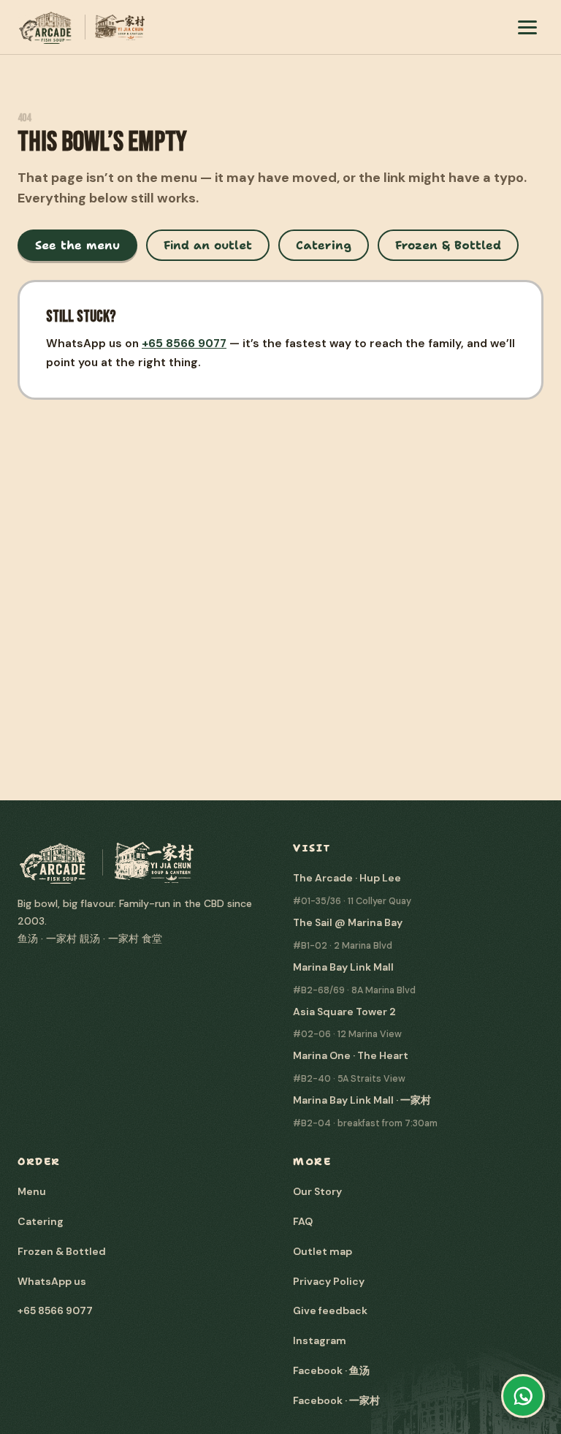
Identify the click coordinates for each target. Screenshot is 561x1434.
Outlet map (322, 1251)
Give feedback (330, 1310)
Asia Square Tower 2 (344, 1011)
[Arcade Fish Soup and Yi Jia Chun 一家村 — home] (81, 27)
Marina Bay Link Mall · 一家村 (362, 1100)
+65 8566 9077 (184, 343)
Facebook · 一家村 (336, 1400)
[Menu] (527, 27)
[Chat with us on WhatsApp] (523, 1396)
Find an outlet (208, 245)
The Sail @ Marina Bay (347, 922)
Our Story (317, 1191)
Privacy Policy (329, 1281)
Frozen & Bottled (448, 245)
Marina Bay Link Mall (343, 967)
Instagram (319, 1340)
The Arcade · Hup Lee (347, 877)
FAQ (303, 1221)
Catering (323, 245)
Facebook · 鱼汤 (331, 1370)
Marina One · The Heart (350, 1055)
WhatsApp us (52, 1281)
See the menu (77, 245)
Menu (32, 1191)
